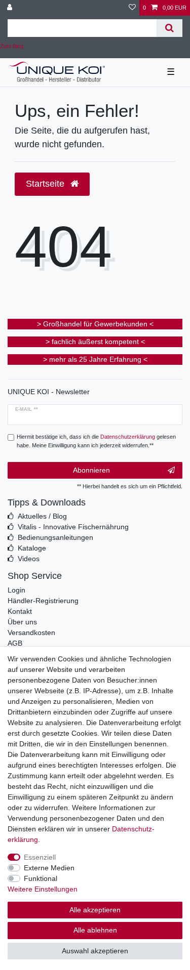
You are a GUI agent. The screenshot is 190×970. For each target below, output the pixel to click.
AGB (15, 643)
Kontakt (20, 611)
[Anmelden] (11, 8)
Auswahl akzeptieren (95, 951)
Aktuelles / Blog (42, 516)
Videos (29, 559)
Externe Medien (49, 868)
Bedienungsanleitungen (55, 537)
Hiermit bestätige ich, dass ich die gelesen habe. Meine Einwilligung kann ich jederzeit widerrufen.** (96, 441)
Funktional (40, 878)
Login (16, 590)
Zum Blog (11, 46)
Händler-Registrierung (43, 601)
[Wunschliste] (132, 8)
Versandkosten (31, 632)
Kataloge (32, 548)
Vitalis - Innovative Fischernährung (73, 527)
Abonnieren (91, 470)
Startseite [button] (46, 184)
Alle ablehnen (95, 930)
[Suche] (169, 28)
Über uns (22, 622)
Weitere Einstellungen (43, 889)
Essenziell (40, 857)
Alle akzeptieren (95, 910)
